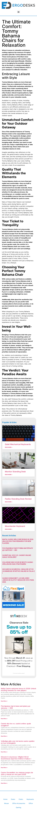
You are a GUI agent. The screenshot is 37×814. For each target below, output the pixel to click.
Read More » (8, 447)
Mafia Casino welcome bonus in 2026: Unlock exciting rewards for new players (17, 541)
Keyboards (30, 799)
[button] (18, 11)
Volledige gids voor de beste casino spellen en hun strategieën (17, 563)
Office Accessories (18, 803)
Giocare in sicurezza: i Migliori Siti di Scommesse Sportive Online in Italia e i (18, 571)
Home (5, 799)
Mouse (6, 803)
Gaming (18, 807)
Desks (13, 799)
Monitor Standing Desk (15, 471)
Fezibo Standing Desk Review (18, 499)
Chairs (21, 799)
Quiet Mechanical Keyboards (18, 444)
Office (31, 803)
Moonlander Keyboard (15, 526)
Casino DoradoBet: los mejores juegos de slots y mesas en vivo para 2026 (18, 580)
